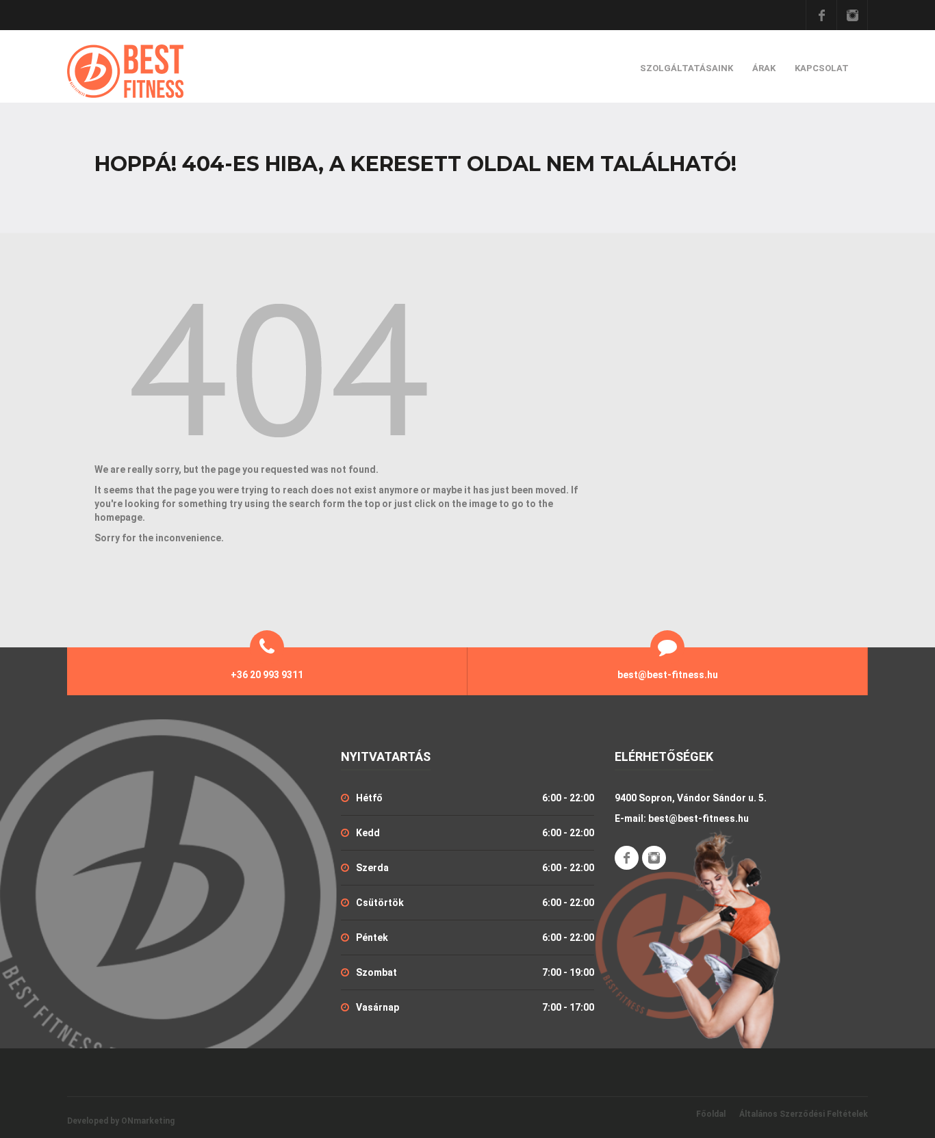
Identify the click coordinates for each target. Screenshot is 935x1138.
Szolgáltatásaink (686, 68)
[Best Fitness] (125, 71)
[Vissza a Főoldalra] (279, 374)
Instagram (852, 15)
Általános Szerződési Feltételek (803, 1114)
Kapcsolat (822, 68)
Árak (764, 68)
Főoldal (711, 1114)
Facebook (821, 15)
